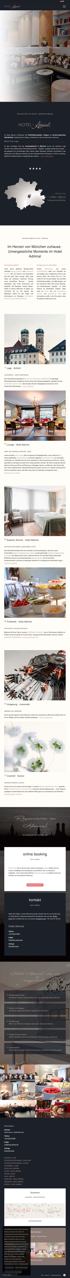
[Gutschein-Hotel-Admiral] (35, 1210)
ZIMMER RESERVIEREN (35, 1260)
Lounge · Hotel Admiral (12, 1171)
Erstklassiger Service (16, 995)
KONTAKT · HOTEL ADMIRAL (13, 1184)
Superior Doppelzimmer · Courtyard (17, 1160)
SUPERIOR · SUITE (10, 1157)
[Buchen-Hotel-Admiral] (35, 1250)
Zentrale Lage (14, 1021)
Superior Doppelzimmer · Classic (16, 1163)
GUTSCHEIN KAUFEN (35, 1221)
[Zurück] (1, 54)
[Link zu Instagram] (64, 1275)
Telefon (55, 916)
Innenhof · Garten (15, 775)
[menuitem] (63, 6)
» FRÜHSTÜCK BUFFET (30, 637)
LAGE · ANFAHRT (9, 1176)
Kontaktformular (41, 919)
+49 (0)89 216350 (14, 934)
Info (42, 60)
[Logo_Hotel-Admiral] (17, 6)
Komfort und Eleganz (16, 1008)
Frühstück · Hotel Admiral (19, 621)
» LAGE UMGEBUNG (46, 156)
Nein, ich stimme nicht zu (21, 1267)
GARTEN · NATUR (9, 1173)
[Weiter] (68, 54)
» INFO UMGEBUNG (45, 717)
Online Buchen (35, 1232)
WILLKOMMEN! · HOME (11, 1165)
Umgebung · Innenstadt (18, 704)
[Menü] (63, 6)
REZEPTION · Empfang (11, 1168)
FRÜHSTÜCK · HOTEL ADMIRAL (14, 1179)
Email (10, 919)
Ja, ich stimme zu (9, 1267)
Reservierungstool (40, 873)
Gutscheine (35, 1192)
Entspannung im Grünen (18, 1034)
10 (41, 100)
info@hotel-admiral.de (16, 940)
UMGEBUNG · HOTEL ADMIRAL (13, 1181)
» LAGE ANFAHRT (27, 386)
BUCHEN (28, 60)
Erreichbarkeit (14, 1047)
